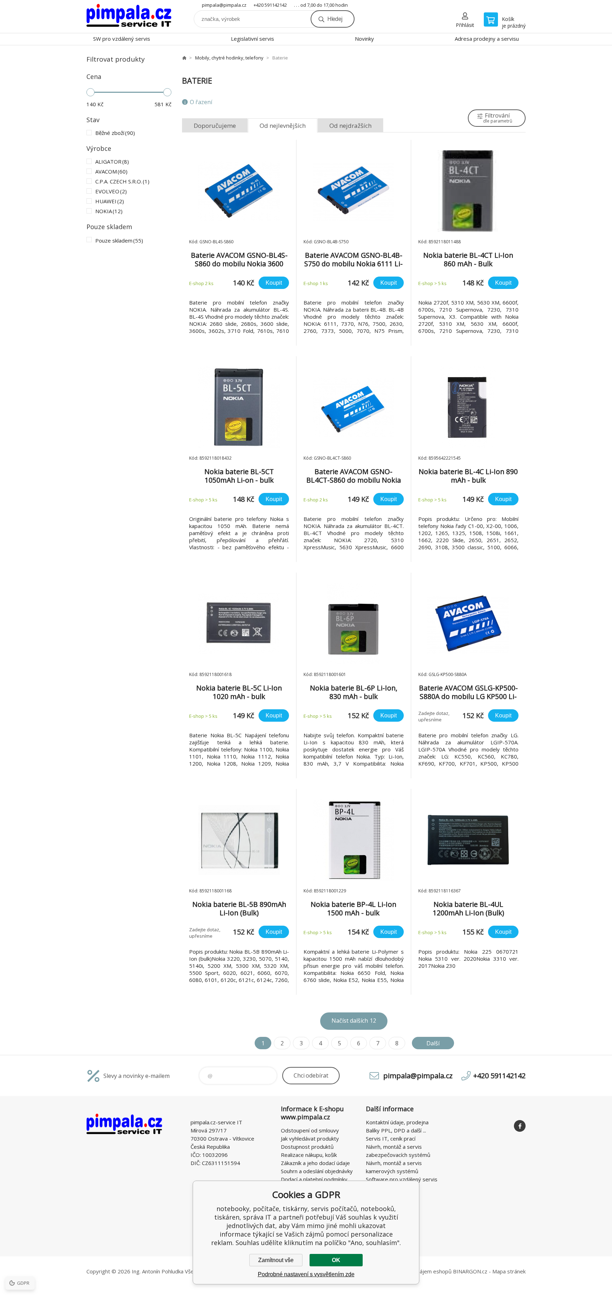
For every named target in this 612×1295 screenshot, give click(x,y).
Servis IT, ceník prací (390, 1138)
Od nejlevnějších (283, 125)
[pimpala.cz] (184, 58)
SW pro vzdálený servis (121, 38)
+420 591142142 (270, 5)
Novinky (364, 38)
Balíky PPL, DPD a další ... (396, 1130)
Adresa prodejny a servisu (487, 38)
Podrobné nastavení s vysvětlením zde (306, 1274)
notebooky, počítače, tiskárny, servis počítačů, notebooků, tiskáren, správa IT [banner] (128, 16)
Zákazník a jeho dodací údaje (315, 1162)
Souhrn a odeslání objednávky (317, 1171)
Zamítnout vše (276, 1260)
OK (336, 1260)
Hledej (334, 19)
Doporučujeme (215, 125)
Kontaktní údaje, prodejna (397, 1122)
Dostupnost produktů (307, 1146)
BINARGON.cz (470, 1271)
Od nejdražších (350, 125)
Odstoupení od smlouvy (310, 1130)
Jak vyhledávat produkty (310, 1138)
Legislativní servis (252, 38)
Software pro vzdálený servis (401, 1179)
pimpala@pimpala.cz (224, 5)
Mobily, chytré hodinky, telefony (229, 58)
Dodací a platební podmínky (314, 1179)
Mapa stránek (509, 1271)
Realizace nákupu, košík (309, 1154)
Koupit (274, 283)
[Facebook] (520, 1126)
